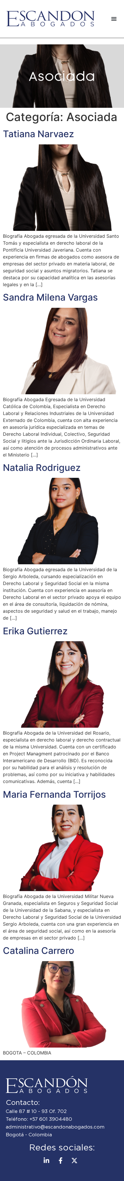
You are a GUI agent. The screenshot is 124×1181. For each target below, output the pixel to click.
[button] (114, 18)
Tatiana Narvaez (38, 133)
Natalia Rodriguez (42, 467)
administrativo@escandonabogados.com (55, 1127)
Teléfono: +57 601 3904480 (39, 1119)
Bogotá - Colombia (29, 1134)
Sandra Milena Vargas (50, 297)
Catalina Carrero (38, 950)
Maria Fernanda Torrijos (54, 794)
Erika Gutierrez (35, 631)
